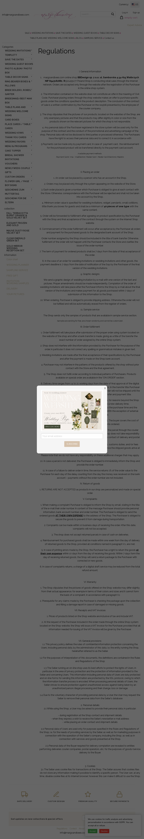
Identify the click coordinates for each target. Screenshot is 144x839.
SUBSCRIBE (72, 444)
